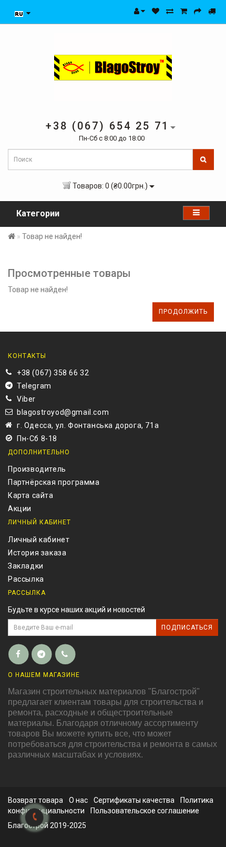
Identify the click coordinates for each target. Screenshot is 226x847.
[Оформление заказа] (197, 11)
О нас (78, 800)
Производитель (37, 469)
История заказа (37, 553)
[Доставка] (211, 11)
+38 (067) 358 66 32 (53, 372)
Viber (26, 399)
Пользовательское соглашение (144, 810)
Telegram (34, 386)
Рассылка (26, 579)
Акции (20, 508)
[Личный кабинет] (139, 11)
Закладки (26, 566)
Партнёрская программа (54, 482)
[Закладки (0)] (155, 11)
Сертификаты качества (134, 800)
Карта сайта (31, 495)
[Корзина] (183, 11)
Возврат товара (35, 800)
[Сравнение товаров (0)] (169, 11)
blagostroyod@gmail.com (63, 412)
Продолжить (183, 311)
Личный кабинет (38, 539)
